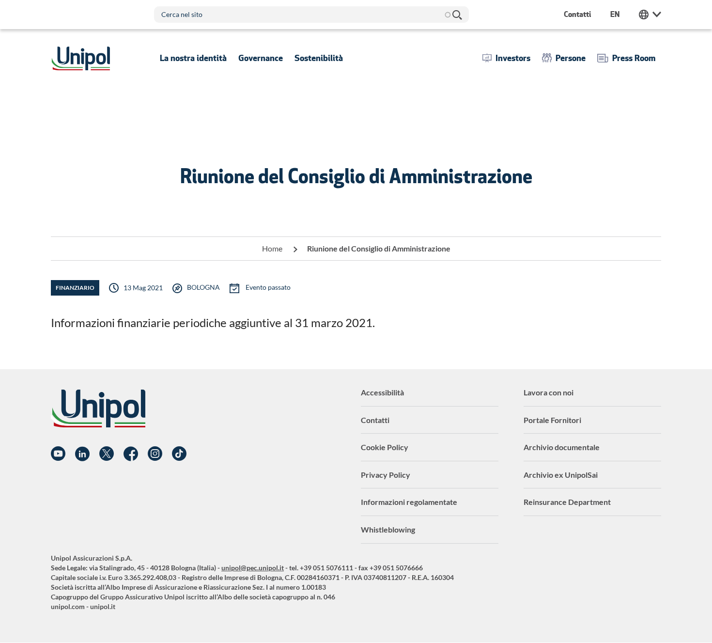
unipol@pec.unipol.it (252, 568)
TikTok (179, 454)
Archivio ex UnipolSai (561, 474)
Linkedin (82, 454)
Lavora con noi (548, 392)
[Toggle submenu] (193, 58)
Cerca (457, 14)
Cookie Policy (384, 447)
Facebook (131, 454)
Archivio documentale (562, 447)
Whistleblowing (388, 529)
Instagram (155, 454)
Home (272, 248)
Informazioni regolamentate (409, 501)
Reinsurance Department (567, 501)
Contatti (375, 419)
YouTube (58, 454)
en (614, 14)
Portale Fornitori (552, 419)
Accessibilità (382, 392)
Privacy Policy (385, 474)
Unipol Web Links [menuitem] (650, 14)
